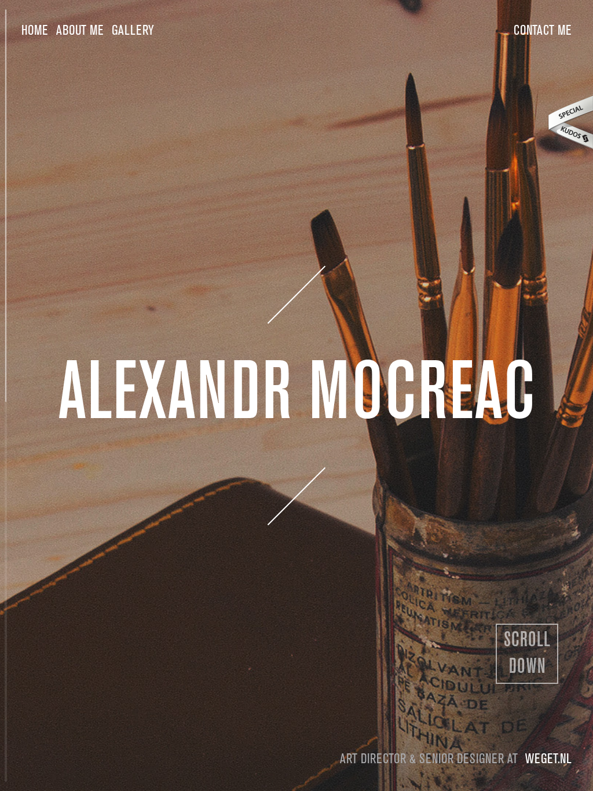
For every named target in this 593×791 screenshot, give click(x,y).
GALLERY (133, 31)
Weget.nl (548, 759)
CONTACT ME (543, 31)
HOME (34, 31)
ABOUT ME (80, 31)
